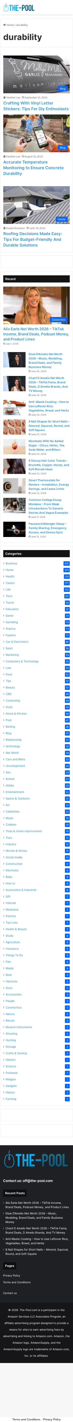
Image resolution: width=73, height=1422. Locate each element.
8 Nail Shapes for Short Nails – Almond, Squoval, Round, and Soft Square (49, 426)
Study (9, 935)
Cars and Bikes (15, 759)
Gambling (12, 622)
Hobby (10, 785)
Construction (14, 863)
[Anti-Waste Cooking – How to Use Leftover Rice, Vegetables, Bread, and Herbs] (14, 407)
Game (9, 615)
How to (10, 883)
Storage (11, 1046)
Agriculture (13, 942)
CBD (9, 694)
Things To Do (14, 955)
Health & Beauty (16, 929)
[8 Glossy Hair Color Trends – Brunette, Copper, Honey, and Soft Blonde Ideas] (14, 466)
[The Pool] (19, 7)
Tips (8, 681)
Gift (8, 896)
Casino (10, 583)
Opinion (10, 1059)
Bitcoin (10, 1020)
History (10, 1092)
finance (10, 628)
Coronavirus (13, 1007)
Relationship (13, 739)
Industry (11, 844)
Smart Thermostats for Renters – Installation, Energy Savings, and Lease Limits (49, 484)
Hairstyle (11, 981)
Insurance (12, 948)
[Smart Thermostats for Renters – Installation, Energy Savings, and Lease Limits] (14, 486)
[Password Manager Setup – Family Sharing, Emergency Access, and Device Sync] (14, 529)
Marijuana (12, 909)
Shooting (11, 1033)
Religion (11, 1079)
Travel (10, 602)
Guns (9, 988)
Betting (10, 726)
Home (10, 25)
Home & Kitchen (16, 713)
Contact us (10, 1293)
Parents (11, 916)
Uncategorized (15, 765)
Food (9, 674)
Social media (14, 857)
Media (10, 968)
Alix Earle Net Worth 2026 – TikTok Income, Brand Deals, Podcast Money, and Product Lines (36, 334)
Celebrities (12, 811)
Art (8, 805)
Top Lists (11, 922)
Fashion (11, 635)
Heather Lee (13, 97)
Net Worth (12, 752)
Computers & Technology (22, 661)
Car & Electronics (17, 641)
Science (11, 1066)
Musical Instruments (19, 1027)
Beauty (10, 687)
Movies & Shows (16, 850)
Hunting (11, 1040)
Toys (9, 837)
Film (8, 961)
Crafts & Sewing (16, 1053)
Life (8, 589)
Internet (11, 903)
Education (12, 609)
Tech (9, 596)
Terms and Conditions (17, 1282)
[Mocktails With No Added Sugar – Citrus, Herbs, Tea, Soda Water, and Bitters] (14, 446)
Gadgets (11, 1085)
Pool (8, 720)
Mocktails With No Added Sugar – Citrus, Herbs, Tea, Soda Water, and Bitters (47, 445)
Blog (8, 733)
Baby (9, 876)
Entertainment (15, 792)
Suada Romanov (15, 228)
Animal (10, 778)
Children (11, 824)
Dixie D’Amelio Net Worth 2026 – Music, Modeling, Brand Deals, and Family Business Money (34, 1218)
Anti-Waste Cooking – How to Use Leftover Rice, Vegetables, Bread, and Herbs (49, 406)
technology (13, 746)
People (10, 1001)
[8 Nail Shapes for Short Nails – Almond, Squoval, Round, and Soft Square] (14, 427)
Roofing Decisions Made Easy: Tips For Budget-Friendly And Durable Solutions (32, 239)
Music (9, 818)
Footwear (12, 1072)
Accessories (13, 994)
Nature (10, 1014)
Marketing (12, 654)
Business (11, 563)
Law (8, 667)
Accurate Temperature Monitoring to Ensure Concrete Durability (33, 168)
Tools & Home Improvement (24, 831)
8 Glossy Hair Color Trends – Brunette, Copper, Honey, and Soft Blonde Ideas (49, 465)
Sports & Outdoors (18, 798)
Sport (9, 648)
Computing (13, 700)
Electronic (12, 870)
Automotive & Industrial (21, 890)
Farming (11, 1099)
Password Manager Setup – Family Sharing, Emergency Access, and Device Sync (48, 528)
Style (9, 707)
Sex (8, 772)
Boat (9, 974)
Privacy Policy (11, 1275)
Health (10, 576)
